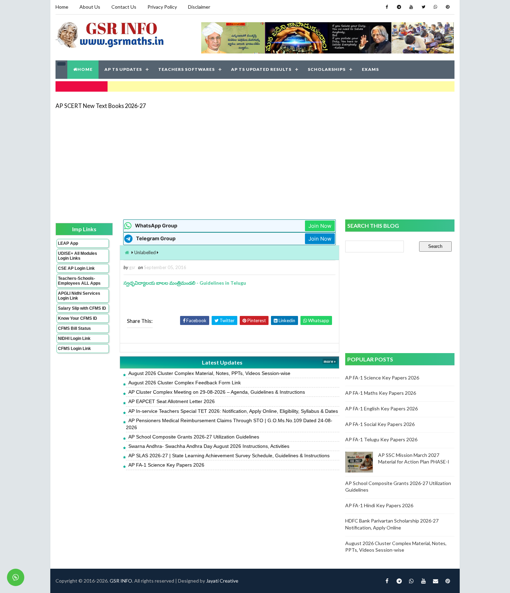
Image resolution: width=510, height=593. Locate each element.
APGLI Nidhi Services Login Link (79, 296)
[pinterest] (447, 7)
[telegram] (399, 7)
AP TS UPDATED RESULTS (261, 69)
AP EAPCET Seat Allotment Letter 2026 (171, 401)
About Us (89, 7)
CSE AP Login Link (76, 268)
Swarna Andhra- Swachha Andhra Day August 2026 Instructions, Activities (208, 446)
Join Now (319, 226)
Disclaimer (199, 7)
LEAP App (68, 243)
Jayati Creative (222, 581)
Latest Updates (222, 362)
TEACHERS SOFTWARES (186, 69)
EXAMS (370, 69)
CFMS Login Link (74, 348)
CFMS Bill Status (74, 328)
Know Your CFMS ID (77, 318)
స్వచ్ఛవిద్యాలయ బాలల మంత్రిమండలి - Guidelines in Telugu (185, 283)
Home (62, 7)
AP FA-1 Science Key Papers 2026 (166, 465)
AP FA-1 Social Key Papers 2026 (380, 424)
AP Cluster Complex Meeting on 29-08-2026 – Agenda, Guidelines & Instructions (216, 392)
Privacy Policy (162, 7)
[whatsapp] (435, 7)
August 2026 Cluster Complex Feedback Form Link (184, 382)
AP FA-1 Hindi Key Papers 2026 (379, 505)
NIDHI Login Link (74, 338)
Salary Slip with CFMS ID (82, 308)
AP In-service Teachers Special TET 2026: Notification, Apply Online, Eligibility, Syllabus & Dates (233, 411)
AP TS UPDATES (123, 69)
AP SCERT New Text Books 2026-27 (101, 105)
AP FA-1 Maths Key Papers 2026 (380, 393)
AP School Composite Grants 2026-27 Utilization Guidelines (193, 437)
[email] (435, 581)
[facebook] (387, 7)
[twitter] (423, 7)
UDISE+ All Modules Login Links (77, 256)
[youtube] (411, 7)
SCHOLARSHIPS (327, 69)
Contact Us (123, 7)
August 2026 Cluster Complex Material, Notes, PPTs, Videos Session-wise (209, 373)
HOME (85, 69)
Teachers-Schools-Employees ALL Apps (79, 281)
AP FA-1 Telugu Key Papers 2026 (381, 439)
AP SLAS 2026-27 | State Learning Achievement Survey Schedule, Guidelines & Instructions (229, 455)
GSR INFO (121, 581)
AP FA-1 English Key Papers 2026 (381, 408)
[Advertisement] (255, 163)
